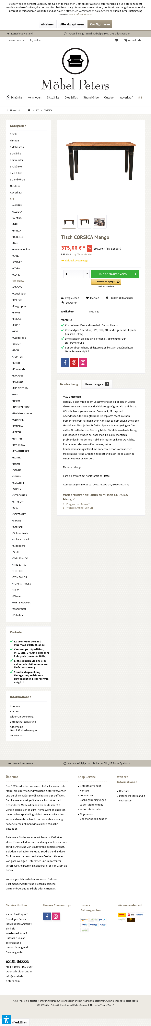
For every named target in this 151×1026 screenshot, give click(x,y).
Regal (16, 464)
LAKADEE (18, 375)
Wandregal (19, 609)
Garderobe (19, 337)
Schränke (15, 153)
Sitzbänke (16, 166)
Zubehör (18, 615)
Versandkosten (66, 1000)
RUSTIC (17, 457)
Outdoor (15, 186)
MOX (15, 394)
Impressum (16, 735)
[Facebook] (65, 362)
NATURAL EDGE (21, 407)
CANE (16, 255)
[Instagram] (83, 362)
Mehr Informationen (80, 14)
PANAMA (18, 426)
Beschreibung (69, 384)
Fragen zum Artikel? (121, 297)
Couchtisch (19, 293)
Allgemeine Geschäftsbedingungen (24, 728)
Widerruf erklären (14, 1022)
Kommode (19, 369)
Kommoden (17, 160)
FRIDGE (17, 319)
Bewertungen (96, 384)
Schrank (18, 527)
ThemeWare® (107, 1005)
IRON (16, 350)
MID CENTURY (20, 388)
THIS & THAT (20, 564)
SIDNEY (17, 489)
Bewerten (71, 302)
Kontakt (14, 711)
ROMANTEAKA (21, 451)
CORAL (17, 268)
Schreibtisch (20, 533)
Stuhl (16, 552)
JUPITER (18, 356)
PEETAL (17, 432)
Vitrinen (14, 140)
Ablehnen (47, 24)
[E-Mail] (74, 362)
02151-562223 (17, 961)
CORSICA (18, 281)
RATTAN (17, 438)
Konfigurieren (100, 24)
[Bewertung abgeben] (101, 242)
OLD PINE (18, 419)
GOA (15, 331)
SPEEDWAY (19, 514)
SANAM (17, 476)
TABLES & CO (20, 558)
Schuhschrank (21, 539)
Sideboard (19, 545)
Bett (15, 243)
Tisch (16, 590)
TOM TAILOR (20, 577)
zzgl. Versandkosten (82, 254)
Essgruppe (19, 306)
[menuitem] (133, 40)
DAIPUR (17, 300)
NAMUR (17, 400)
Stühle (13, 134)
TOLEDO (18, 571)
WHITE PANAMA (21, 602)
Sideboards (17, 147)
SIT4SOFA (18, 501)
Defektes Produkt (90, 786)
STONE (17, 520)
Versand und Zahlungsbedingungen (93, 798)
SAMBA (17, 470)
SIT (12, 199)
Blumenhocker (21, 249)
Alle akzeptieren (72, 24)
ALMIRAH (18, 218)
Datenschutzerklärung (23, 721)
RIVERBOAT (19, 445)
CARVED (17, 262)
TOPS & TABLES (22, 583)
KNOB (16, 363)
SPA (15, 508)
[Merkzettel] (116, 40)
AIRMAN (17, 205)
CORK (16, 274)
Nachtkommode (22, 413)
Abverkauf (16, 192)
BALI (15, 224)
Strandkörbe (17, 179)
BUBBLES (18, 237)
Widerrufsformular (90, 809)
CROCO (17, 287)
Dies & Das (16, 173)
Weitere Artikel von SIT (79, 507)
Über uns (15, 706)
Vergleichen (71, 298)
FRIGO (16, 325)
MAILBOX (18, 382)
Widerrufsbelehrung (22, 716)
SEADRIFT (18, 482)
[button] (106, 283)
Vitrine (17, 596)
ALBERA (17, 211)
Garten (17, 344)
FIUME (16, 312)
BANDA (17, 230)
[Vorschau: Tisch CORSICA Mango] (69, 222)
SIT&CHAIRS (20, 495)
